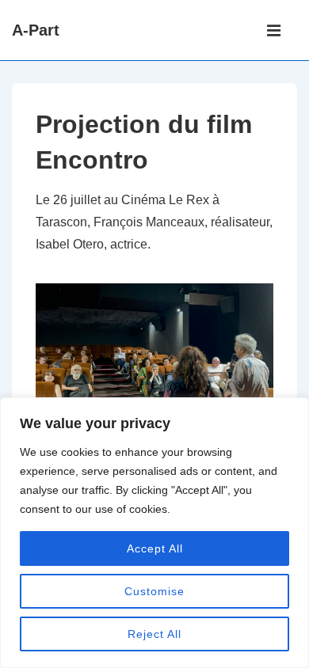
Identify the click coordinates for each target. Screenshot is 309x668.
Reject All (154, 634)
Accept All (155, 548)
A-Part (35, 30)
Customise (154, 591)
